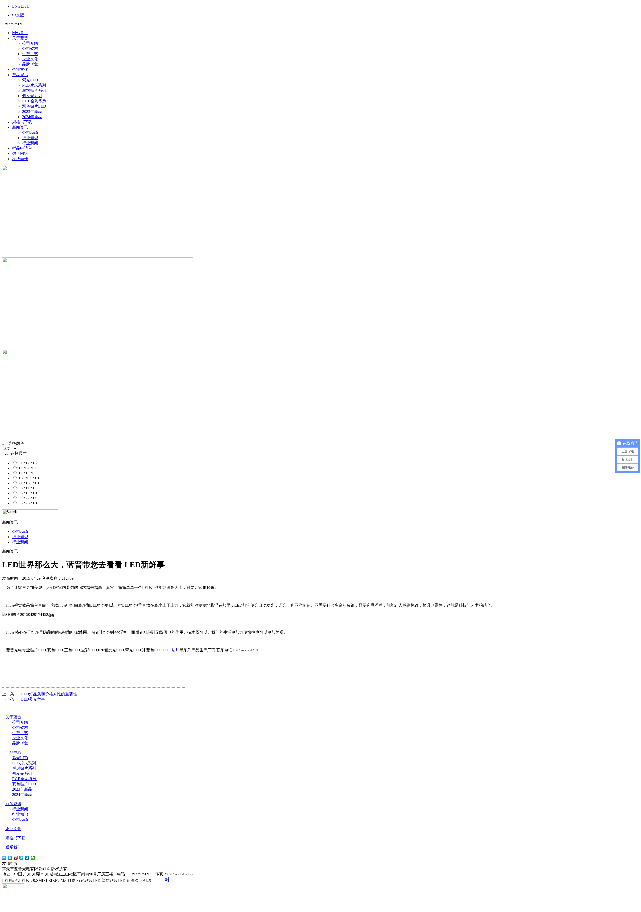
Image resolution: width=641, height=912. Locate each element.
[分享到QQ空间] (10, 858)
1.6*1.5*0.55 (28, 473)
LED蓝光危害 (33, 699)
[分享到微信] (33, 858)
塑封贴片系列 (34, 90)
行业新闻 (30, 143)
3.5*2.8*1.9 (27, 498)
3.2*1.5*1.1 (27, 493)
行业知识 (30, 138)
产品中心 (13, 752)
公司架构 (30, 48)
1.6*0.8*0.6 (27, 468)
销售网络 (20, 153)
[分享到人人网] (27, 858)
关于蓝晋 (20, 38)
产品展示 (20, 75)
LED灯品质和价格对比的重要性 (49, 694)
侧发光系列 (32, 96)
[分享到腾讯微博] (21, 858)
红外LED (49, 863)
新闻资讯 (20, 127)
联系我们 (13, 847)
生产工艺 (30, 54)
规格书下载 (22, 122)
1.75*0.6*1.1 (28, 478)
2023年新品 (32, 111)
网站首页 (20, 33)
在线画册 (20, 159)
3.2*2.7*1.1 (27, 503)
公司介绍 (30, 43)
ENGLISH (21, 6)
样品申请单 (22, 148)
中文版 (18, 15)
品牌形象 (30, 64)
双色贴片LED (34, 106)
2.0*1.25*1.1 (28, 483)
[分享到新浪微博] (16, 858)
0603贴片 (171, 650)
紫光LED (30, 80)
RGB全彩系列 (34, 101)
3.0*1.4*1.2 (27, 463)
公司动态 (30, 132)
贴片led (29, 863)
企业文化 (30, 59)
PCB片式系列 (34, 85)
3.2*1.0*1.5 (27, 488)
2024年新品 (32, 117)
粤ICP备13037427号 (88, 869)
